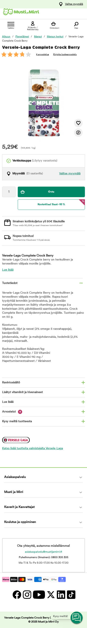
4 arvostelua (42, 54)
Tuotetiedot (10, 283)
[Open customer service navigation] (77, 618)
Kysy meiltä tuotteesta (17, 421)
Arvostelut (11, 411)
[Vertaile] (78, 132)
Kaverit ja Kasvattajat (19, 507)
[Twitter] (51, 594)
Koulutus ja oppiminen (20, 522)
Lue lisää (8, 269)
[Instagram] (27, 594)
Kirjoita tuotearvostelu (65, 54)
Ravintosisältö (11, 382)
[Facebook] (17, 594)
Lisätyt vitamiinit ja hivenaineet (22, 392)
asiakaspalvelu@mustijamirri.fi (43, 552)
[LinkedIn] (61, 594)
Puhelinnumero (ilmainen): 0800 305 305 (43, 557)
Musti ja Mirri (13, 492)
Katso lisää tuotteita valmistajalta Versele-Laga (32, 448)
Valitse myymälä (74, 4)
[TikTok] (70, 594)
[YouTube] (39, 594)
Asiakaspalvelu (15, 477)
